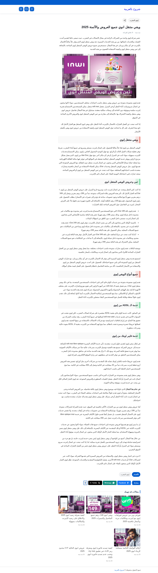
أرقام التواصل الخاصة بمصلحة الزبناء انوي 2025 (128, 549)
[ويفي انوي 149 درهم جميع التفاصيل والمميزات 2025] (99, 505)
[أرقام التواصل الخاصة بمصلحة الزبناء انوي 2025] (127, 537)
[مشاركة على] (124, 20)
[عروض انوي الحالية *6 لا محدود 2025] (71, 537)
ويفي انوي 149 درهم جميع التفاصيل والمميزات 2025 (101, 516)
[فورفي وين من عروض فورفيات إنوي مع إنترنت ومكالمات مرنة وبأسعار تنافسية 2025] (127, 505)
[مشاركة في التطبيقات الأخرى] (85, 483)
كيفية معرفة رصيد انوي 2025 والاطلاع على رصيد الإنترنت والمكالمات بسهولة (72, 518)
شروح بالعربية (132, 9)
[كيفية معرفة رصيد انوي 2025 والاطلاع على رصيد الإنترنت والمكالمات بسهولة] (71, 505)
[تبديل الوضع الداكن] (32, 9)
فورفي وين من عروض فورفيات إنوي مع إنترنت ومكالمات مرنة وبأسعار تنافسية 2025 (127, 518)
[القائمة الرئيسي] (21, 9)
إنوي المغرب (134, 20)
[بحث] (26, 9)
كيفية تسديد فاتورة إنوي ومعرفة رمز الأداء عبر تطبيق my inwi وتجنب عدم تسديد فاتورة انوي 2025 (99, 553)
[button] (124, 483)
